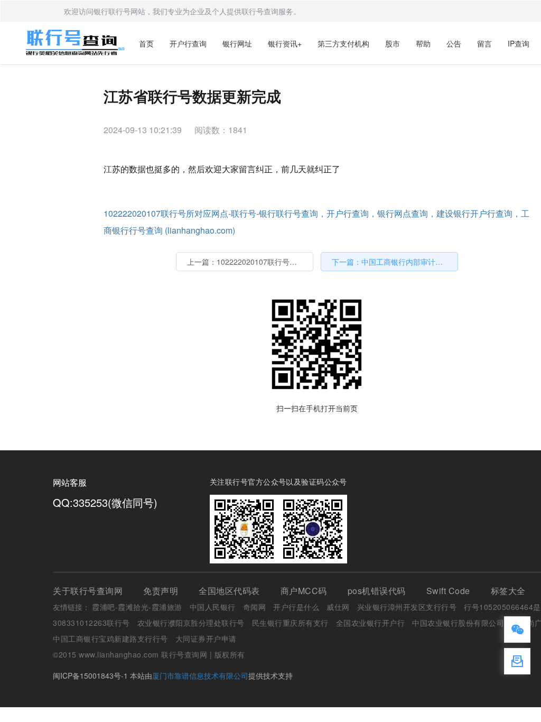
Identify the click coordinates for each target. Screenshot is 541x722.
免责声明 (160, 591)
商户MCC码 (304, 591)
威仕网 (338, 606)
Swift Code (448, 591)
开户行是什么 (296, 606)
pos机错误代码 (377, 591)
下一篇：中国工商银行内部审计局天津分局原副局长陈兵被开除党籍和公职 (395, 261)
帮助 (423, 43)
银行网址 (237, 43)
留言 (484, 43)
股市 (392, 43)
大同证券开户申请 (206, 638)
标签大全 (508, 591)
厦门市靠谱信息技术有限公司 (200, 675)
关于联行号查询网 (88, 591)
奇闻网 (254, 606)
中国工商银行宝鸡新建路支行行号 (110, 638)
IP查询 (518, 43)
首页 (146, 43)
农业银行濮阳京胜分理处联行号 (191, 622)
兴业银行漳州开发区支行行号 (407, 606)
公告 (453, 43)
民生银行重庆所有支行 (290, 622)
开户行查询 (188, 43)
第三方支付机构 (343, 43)
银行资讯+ (285, 43)
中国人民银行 (213, 606)
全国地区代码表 (229, 591)
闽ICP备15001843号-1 (90, 675)
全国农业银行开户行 (370, 622)
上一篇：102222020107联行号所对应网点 (250, 261)
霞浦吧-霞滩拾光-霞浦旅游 (137, 606)
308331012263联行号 (91, 622)
